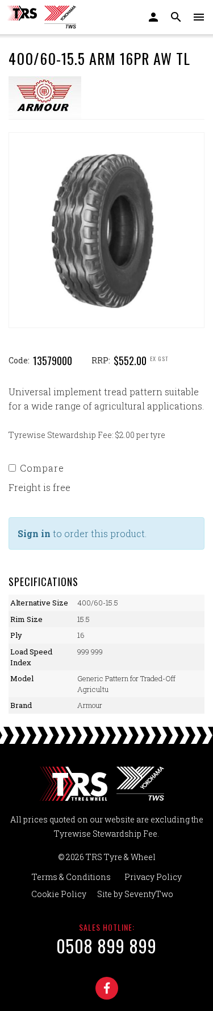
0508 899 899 (106, 946)
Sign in (34, 533)
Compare (42, 468)
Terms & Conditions (71, 877)
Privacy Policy (153, 877)
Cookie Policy (58, 894)
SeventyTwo (148, 894)
